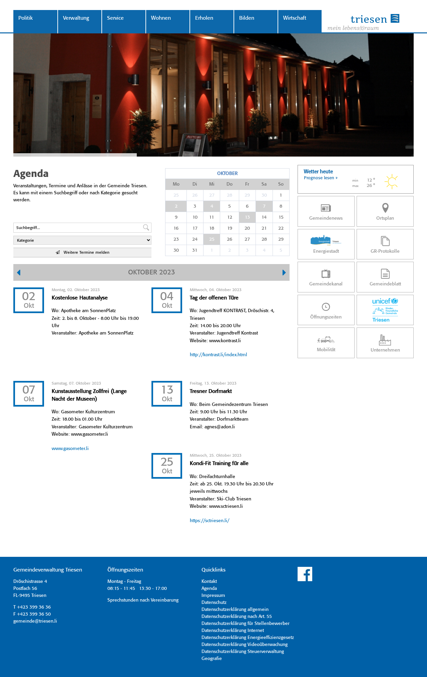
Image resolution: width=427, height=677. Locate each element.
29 (247, 195)
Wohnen (161, 18)
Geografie (211, 658)
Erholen (204, 18)
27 (212, 195)
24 (194, 239)
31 (194, 250)
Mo (176, 184)
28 (229, 195)
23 (176, 239)
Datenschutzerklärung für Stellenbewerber (245, 623)
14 (264, 217)
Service (115, 18)
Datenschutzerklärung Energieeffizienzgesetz (247, 637)
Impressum (213, 595)
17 (194, 228)
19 (229, 228)
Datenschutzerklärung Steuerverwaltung (242, 651)
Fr (247, 184)
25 (176, 195)
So (281, 184)
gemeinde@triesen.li (35, 621)
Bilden (246, 18)
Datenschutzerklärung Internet (232, 630)
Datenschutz (214, 602)
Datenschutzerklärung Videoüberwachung (244, 644)
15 (281, 217)
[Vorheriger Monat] (18, 273)
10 (194, 217)
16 (175, 228)
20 (247, 228)
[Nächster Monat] (284, 273)
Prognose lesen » (321, 178)
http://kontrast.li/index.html (218, 355)
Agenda (209, 588)
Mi (212, 184)
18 (211, 228)
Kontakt (209, 581)
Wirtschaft (294, 18)
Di (194, 184)
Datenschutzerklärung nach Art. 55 (236, 616)
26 (194, 195)
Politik (25, 18)
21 (264, 228)
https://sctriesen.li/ (209, 520)
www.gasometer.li (70, 448)
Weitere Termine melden (84, 252)
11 (211, 217)
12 (229, 217)
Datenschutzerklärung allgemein (235, 609)
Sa (264, 184)
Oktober (227, 173)
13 (247, 217)
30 (264, 195)
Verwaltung (76, 18)
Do (230, 184)
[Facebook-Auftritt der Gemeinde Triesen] (305, 580)
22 (281, 228)
